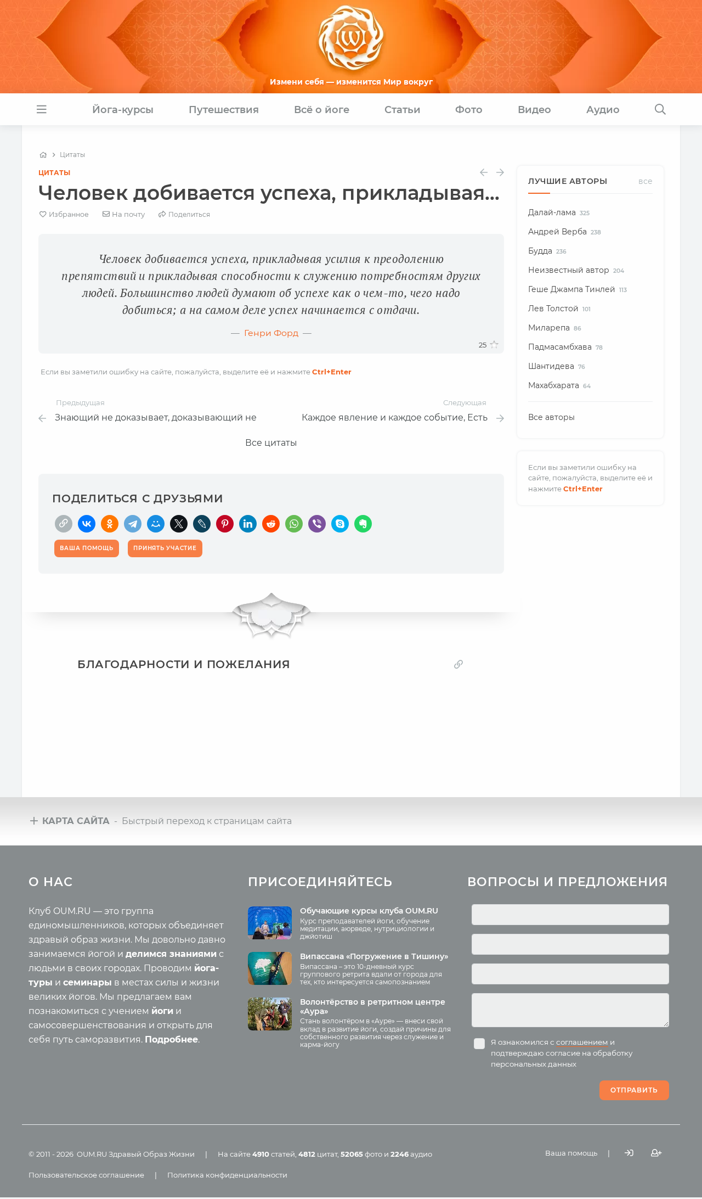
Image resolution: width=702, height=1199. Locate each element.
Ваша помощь (571, 1152)
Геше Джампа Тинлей (577, 289)
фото (361, 1154)
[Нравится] (494, 344)
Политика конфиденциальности (227, 1174)
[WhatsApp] (294, 524)
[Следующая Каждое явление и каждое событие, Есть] (500, 172)
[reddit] (271, 524)
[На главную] (43, 155)
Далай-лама (559, 212)
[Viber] (317, 524)
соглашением (582, 1042)
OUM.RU (92, 1154)
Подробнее (171, 1039)
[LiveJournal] (202, 524)
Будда (547, 251)
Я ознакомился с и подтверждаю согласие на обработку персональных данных (561, 1053)
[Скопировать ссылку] (63, 524)
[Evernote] (363, 524)
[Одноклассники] (109, 524)
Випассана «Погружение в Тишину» (374, 956)
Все (645, 181)
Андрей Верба (564, 232)
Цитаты (54, 173)
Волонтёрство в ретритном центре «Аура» (372, 1006)
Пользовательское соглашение (86, 1174)
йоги (162, 1011)
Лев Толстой (559, 308)
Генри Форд (271, 333)
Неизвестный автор (576, 270)
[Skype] (340, 524)
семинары (87, 982)
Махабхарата (559, 385)
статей (273, 1154)
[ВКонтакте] (86, 524)
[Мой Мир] (156, 524)
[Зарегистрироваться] (656, 1153)
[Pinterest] (225, 524)
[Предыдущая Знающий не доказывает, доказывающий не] (484, 172)
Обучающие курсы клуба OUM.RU (369, 911)
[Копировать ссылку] (458, 664)
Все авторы (551, 417)
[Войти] (629, 1153)
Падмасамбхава (565, 347)
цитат (317, 1154)
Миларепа (554, 328)
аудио (411, 1154)
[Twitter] (179, 524)
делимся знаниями (171, 954)
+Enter (332, 371)
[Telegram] (132, 524)
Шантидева (556, 366)
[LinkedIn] (248, 524)
